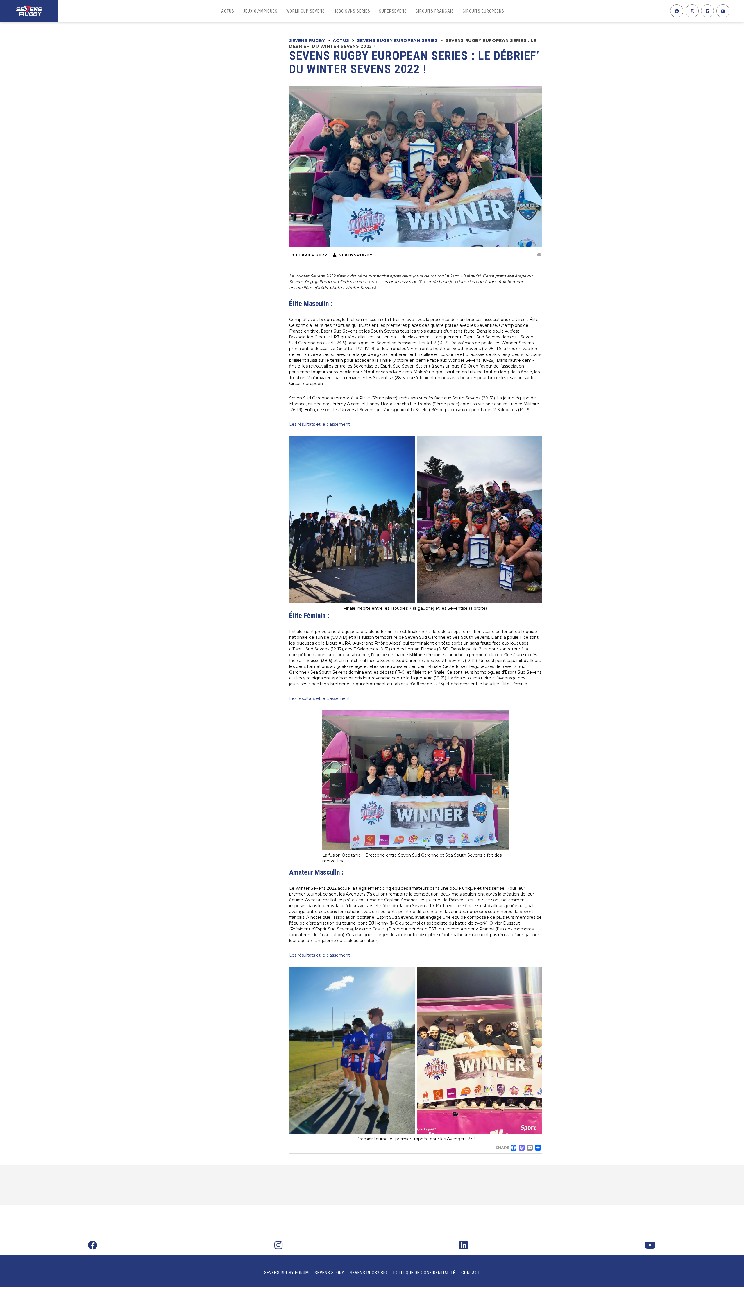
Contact (470, 1272)
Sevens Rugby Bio (368, 1272)
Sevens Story (329, 1272)
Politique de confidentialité (424, 1272)
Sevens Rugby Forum (286, 1272)
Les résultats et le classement (319, 424)
